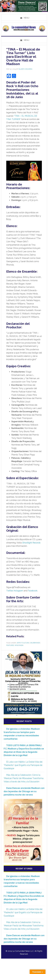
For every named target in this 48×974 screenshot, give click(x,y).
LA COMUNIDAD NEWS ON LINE (24, 28)
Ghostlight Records (31, 542)
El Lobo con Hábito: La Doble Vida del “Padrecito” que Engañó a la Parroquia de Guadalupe (23, 765)
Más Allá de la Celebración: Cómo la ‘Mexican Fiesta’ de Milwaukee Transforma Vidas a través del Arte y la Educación (23, 778)
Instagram (18, 590)
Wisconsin (19, 645)
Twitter (9, 590)
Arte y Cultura (23, 643)
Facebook (32, 590)
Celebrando (35, 643)
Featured (10, 645)
